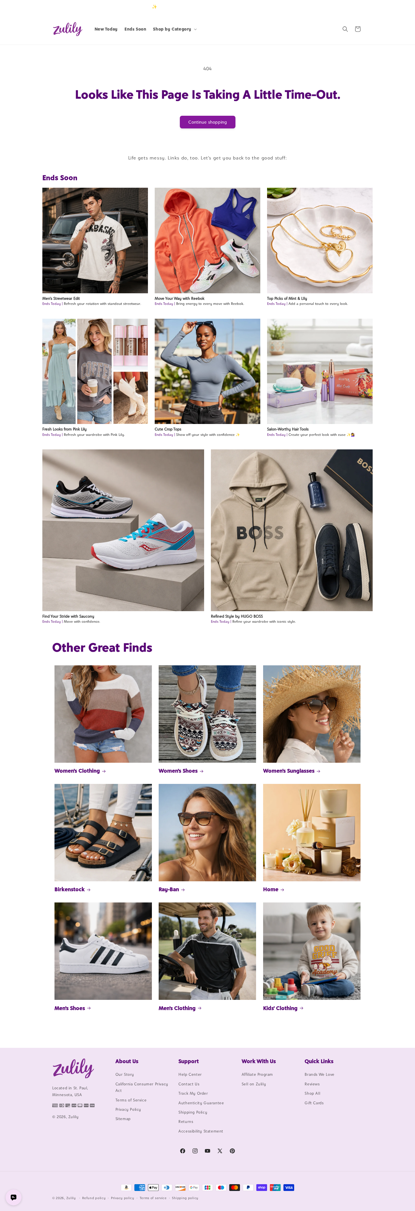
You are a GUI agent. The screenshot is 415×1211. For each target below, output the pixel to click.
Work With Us (259, 1061)
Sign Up (354, 6)
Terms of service (153, 1198)
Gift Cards (314, 1103)
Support (188, 1061)
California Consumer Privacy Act (141, 1087)
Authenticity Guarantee (201, 1103)
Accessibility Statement (200, 1131)
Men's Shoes (69, 1008)
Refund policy (94, 1198)
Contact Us (188, 1084)
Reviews (312, 1084)
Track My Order (193, 1093)
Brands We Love (319, 1074)
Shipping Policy (192, 1112)
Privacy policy (122, 1198)
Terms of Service (131, 1100)
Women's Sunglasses (288, 771)
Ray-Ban (169, 889)
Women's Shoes (178, 771)
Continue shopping (207, 122)
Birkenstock (69, 889)
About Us (126, 1061)
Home (270, 889)
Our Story (124, 1074)
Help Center (190, 1074)
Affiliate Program (257, 1074)
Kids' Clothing (280, 1008)
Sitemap (123, 1119)
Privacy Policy (128, 1109)
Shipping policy (185, 1198)
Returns (185, 1122)
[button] (174, 29)
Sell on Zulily (254, 1084)
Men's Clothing (177, 1008)
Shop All (312, 1093)
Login (336, 6)
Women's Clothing (77, 771)
